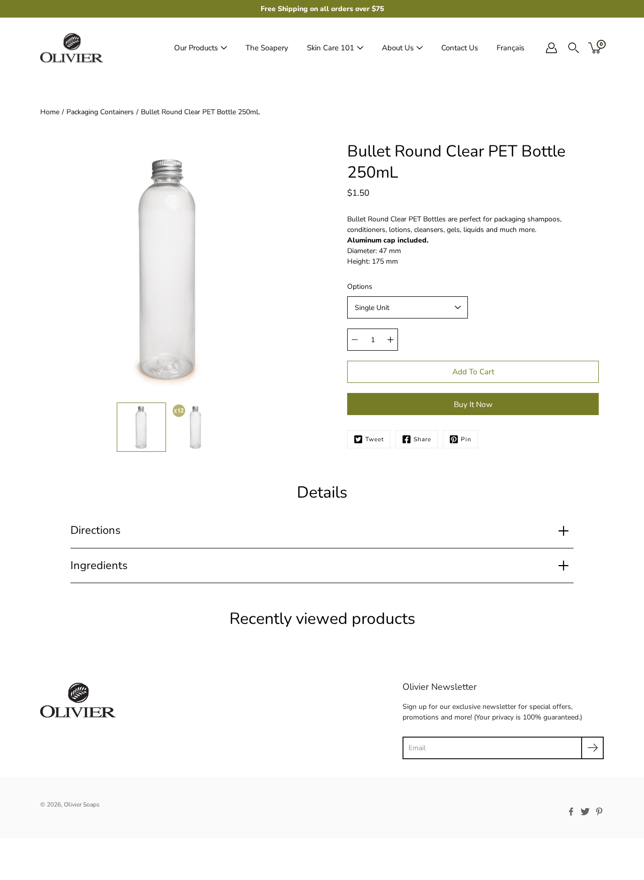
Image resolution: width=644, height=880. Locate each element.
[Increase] (390, 340)
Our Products (196, 48)
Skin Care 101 (330, 48)
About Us (398, 48)
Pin (466, 439)
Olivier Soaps (82, 805)
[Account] (551, 48)
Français (510, 48)
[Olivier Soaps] (71, 48)
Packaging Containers (100, 112)
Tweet (374, 439)
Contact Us (459, 48)
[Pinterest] (599, 812)
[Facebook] (571, 812)
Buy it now (473, 404)
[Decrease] (354, 340)
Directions (95, 530)
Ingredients (99, 565)
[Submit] (592, 748)
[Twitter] (585, 812)
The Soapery (267, 48)
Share (422, 439)
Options (359, 286)
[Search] (574, 48)
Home (49, 112)
